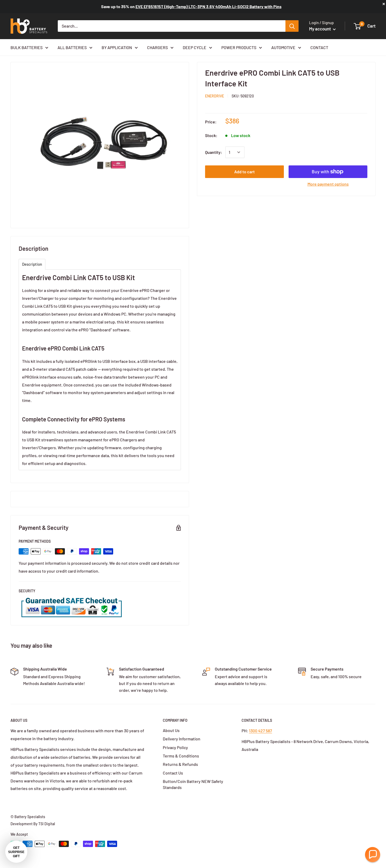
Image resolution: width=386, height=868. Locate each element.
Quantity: (213, 152)
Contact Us (173, 772)
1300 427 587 (260, 730)
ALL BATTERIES (72, 47)
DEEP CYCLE (194, 47)
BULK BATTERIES (27, 47)
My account (320, 28)
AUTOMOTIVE (283, 47)
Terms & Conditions (181, 755)
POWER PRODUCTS (238, 47)
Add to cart (244, 171)
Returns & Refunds (180, 764)
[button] (372, 854)
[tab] (32, 264)
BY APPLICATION (117, 47)
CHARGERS (157, 47)
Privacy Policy (175, 747)
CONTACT (319, 47)
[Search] (292, 26)
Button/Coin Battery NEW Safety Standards (193, 784)
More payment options (328, 183)
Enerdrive (214, 96)
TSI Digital (46, 824)
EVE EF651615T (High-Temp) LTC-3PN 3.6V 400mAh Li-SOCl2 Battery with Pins (208, 6)
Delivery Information (181, 738)
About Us (171, 730)
